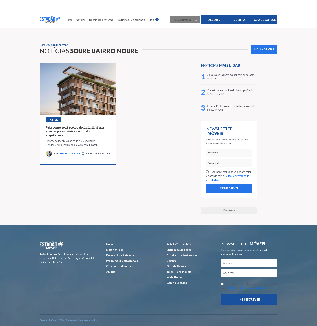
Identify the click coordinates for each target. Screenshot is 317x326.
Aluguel (111, 271)
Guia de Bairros (176, 266)
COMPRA (239, 19)
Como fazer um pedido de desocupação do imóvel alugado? (230, 92)
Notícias (80, 19)
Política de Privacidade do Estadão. (247, 288)
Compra (171, 260)
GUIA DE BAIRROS (265, 19)
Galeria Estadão (177, 282)
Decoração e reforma (101, 19)
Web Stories (175, 277)
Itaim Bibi (53, 119)
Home (69, 19)
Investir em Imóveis (179, 271)
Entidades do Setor (179, 249)
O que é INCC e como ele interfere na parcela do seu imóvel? (231, 108)
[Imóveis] (51, 245)
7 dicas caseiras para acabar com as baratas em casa (230, 76)
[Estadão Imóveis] (50, 19)
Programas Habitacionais (131, 19)
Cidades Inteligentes (119, 266)
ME (249, 299)
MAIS (264, 49)
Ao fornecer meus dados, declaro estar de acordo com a (228, 175)
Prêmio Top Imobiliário (181, 244)
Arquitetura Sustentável (182, 255)
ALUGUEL (214, 19)
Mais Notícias (114, 249)
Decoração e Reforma (120, 255)
